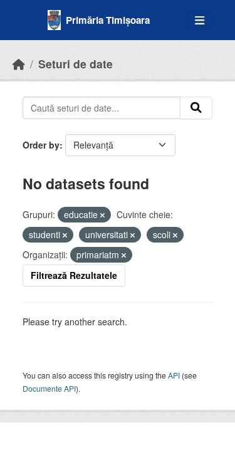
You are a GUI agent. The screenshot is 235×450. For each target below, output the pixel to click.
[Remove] (102, 215)
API (174, 375)
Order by (41, 145)
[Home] (19, 63)
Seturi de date (75, 63)
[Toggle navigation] (199, 20)
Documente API (49, 388)
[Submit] (196, 108)
